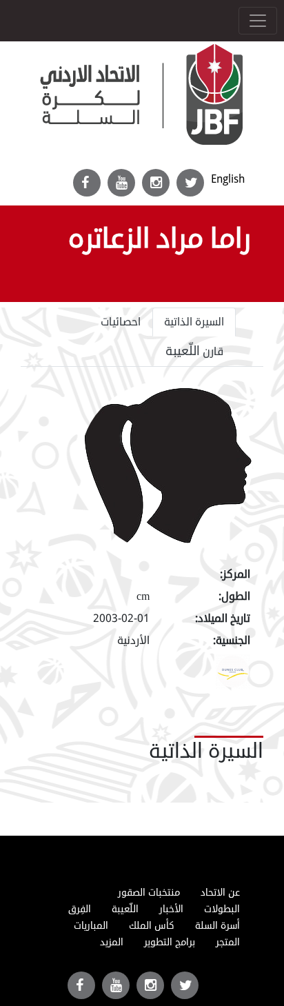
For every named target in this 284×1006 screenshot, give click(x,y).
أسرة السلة (217, 925)
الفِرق (79, 909)
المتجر (228, 942)
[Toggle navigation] (258, 20)
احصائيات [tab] (121, 322)
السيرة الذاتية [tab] (194, 322)
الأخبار (171, 909)
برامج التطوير (169, 942)
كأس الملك (151, 925)
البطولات (222, 909)
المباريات (91, 925)
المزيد (111, 942)
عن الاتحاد (220, 892)
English (228, 178)
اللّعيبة (125, 909)
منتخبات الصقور (149, 892)
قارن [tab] (194, 351)
